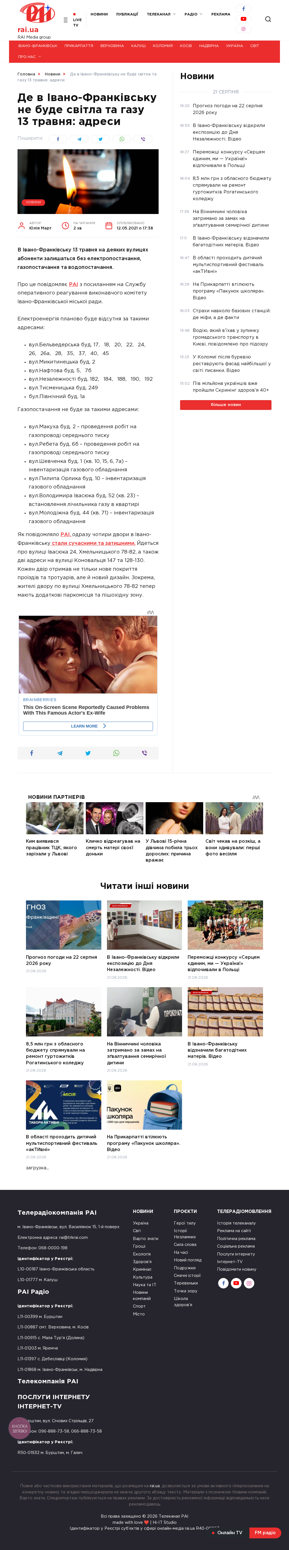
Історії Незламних (185, 1234)
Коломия (163, 46)
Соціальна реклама (236, 1246)
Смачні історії (187, 1275)
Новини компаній (142, 1296)
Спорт (139, 1306)
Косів (186, 46)
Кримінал (142, 1269)
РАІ (73, 284)
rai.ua (28, 30)
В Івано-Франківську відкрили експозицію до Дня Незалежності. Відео (143, 963)
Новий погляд (188, 1260)
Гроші (139, 1246)
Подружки (185, 1268)
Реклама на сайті (234, 1231)
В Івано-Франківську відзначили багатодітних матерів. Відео (217, 1050)
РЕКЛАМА (220, 14)
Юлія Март (40, 226)
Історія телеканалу (236, 1223)
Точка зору (186, 1291)
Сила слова (185, 1244)
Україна (234, 46)
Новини (99, 14)
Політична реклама (236, 1239)
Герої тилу (185, 1223)
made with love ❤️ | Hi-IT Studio (145, 1522)
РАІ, (66, 534)
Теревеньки (186, 1283)
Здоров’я (142, 1262)
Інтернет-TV (230, 1262)
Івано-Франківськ (37, 46)
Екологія (142, 1254)
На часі (181, 1252)
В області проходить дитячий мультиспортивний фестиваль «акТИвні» (61, 1143)
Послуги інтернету (236, 1254)
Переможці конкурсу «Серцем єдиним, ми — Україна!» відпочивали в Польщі (224, 963)
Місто (139, 1314)
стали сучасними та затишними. (93, 543)
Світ (254, 46)
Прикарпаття (79, 46)
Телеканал (158, 14)
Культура (142, 1277)
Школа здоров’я (183, 1302)
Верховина (112, 46)
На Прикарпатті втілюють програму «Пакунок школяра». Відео (143, 1143)
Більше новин (226, 405)
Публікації (127, 14)
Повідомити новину (237, 1269)
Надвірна (209, 46)
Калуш (138, 46)
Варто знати (145, 1239)
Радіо (191, 14)
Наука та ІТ (144, 1285)
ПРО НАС (27, 57)
